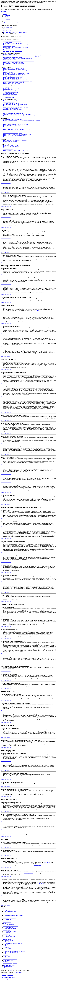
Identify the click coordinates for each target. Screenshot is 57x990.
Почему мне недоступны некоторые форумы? (14, 76)
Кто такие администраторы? (10, 100)
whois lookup (41, 883)
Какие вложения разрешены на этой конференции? (15, 140)
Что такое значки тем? (8, 97)
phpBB (37, 310)
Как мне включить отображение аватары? (13, 62)
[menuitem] (5, 14)
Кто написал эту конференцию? (10, 145)
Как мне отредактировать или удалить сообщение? (15, 69)
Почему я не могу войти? (9, 46)
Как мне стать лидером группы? (11, 105)
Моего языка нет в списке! (9, 59)
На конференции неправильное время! (12, 57)
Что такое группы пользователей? (11, 103)
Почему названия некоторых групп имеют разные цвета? (17, 107)
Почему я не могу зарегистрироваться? (12, 43)
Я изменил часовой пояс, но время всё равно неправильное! (17, 58)
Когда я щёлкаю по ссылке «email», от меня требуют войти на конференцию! (21, 64)
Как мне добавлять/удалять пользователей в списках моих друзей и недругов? (21, 120)
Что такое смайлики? (8, 89)
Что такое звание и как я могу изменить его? (13, 63)
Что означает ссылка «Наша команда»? (12, 109)
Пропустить (3, 11)
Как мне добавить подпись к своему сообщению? (15, 70)
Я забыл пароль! (7, 48)
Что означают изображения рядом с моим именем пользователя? (18, 61)
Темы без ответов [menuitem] (7, 27)
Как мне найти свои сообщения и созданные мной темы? (17, 129)
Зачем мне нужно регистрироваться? (12, 41)
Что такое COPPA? (7, 42)
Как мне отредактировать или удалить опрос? (14, 74)
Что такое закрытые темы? (9, 96)
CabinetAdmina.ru (18, 972)
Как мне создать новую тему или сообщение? (14, 68)
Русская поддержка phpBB (7, 975)
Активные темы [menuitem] (7, 30)
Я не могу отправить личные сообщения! (13, 113)
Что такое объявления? (8, 93)
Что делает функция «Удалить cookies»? (12, 51)
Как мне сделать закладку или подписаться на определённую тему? (19, 134)
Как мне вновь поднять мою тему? (11, 83)
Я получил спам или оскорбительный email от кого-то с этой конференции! (21, 115)
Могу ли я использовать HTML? (11, 88)
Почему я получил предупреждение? (12, 78)
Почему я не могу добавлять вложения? (12, 77)
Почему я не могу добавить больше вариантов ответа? (16, 73)
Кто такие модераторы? (8, 102)
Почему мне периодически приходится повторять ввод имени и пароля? (20, 49)
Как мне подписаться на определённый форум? (14, 135)
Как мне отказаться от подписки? (11, 136)
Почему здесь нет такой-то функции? (12, 146)
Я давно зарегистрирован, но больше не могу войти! (15, 47)
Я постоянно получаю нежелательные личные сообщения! (17, 114)
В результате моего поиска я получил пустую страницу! (16, 126)
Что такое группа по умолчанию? (11, 108)
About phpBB (37, 865)
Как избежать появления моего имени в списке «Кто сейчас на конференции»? (22, 56)
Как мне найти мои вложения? (10, 141)
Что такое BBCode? (8, 87)
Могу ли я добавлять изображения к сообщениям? (15, 90)
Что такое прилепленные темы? (10, 94)
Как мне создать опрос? (9, 72)
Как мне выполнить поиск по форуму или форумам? (15, 124)
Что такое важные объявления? (10, 92)
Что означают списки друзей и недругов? (13, 119)
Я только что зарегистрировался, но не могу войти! (15, 44)
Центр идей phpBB (28, 873)
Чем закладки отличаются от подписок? (12, 133)
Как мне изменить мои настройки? (11, 54)
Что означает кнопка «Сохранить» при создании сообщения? (17, 81)
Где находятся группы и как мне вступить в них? (15, 104)
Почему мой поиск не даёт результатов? (12, 125)
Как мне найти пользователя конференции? (13, 128)
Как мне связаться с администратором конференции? (16, 150)
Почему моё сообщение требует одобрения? (13, 82)
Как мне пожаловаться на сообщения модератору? (15, 79)
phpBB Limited (46, 862)
